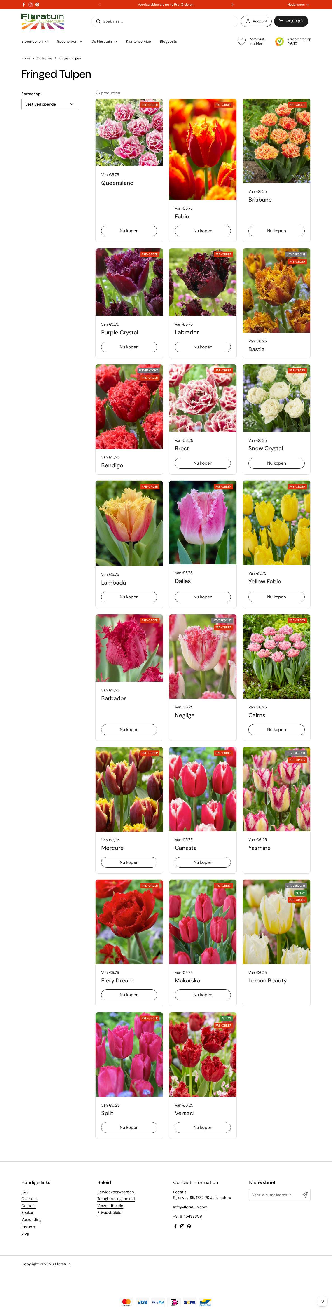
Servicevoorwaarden (115, 1191)
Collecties (44, 58)
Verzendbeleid (110, 1205)
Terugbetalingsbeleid (116, 1198)
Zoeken (27, 1212)
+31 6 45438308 (187, 1216)
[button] (291, 21)
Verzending (31, 1219)
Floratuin (63, 1264)
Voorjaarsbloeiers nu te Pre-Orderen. (166, 4)
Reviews (28, 1226)
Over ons (29, 1198)
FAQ (24, 1191)
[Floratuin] (42, 21)
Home (25, 58)
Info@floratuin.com (190, 1207)
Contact (28, 1205)
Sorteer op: (31, 94)
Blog (25, 1233)
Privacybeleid (109, 1212)
